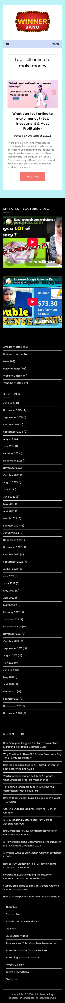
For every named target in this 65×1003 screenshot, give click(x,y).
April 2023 (8, 511)
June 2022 (9, 583)
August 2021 (10, 655)
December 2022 (12, 540)
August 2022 (10, 569)
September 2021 (12, 648)
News (6, 361)
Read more (33, 176)
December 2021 (12, 626)
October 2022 (11, 554)
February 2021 (11, 699)
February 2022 (11, 612)
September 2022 (13, 561)
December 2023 (12, 460)
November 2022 (12, 547)
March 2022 (10, 605)
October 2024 (11, 424)
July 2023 (8, 489)
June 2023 (9, 496)
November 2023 (12, 468)
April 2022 (8, 597)
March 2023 (10, 518)
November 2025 (12, 410)
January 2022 (11, 619)
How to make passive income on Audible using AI (31, 896)
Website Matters (12, 375)
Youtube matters (13, 383)
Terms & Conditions (17, 972)
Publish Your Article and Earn (22, 921)
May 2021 (8, 677)
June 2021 (8, 670)
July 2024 (8, 446)
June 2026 (9, 403)
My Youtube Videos (17, 936)
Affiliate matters (12, 347)
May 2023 (8, 504)
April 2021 (8, 684)
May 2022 (8, 590)
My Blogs (11, 928)
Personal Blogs (11, 368)
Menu (55, 44)
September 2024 (13, 431)
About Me (11, 907)
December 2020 (12, 706)
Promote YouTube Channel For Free (26, 950)
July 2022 (8, 576)
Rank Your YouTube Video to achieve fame (31, 943)
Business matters (13, 354)
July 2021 (8, 662)
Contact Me (13, 914)
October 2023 (11, 475)
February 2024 (11, 453)
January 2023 (11, 533)
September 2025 (13, 417)
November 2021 (12, 634)
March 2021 (9, 691)
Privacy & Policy (15, 964)
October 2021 (11, 641)
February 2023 (11, 525)
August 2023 (10, 482)
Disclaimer (12, 979)
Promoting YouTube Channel (23, 957)
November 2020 (12, 713)
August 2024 (10, 439)
